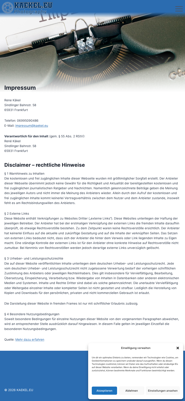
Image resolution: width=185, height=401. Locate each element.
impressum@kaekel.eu (31, 125)
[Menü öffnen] (179, 8)
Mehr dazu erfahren (29, 339)
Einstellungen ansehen (163, 390)
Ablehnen (131, 390)
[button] (178, 348)
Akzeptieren (104, 390)
